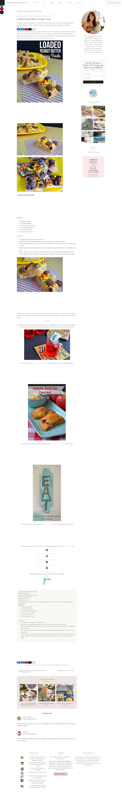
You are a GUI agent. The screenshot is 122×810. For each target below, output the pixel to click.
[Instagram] (96, 152)
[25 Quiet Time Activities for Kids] (99, 124)
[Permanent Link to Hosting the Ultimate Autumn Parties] (46, 701)
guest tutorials (49, 665)
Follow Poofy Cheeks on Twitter (46, 571)
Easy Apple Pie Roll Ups (58, 443)
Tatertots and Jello (17, 2)
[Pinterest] (93, 152)
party (62, 665)
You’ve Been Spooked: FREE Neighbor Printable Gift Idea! (28, 704)
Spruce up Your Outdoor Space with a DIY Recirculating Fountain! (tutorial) (38, 782)
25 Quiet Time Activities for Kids (37, 772)
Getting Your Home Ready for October (65, 704)
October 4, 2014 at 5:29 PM (29, 719)
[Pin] (26, 29)
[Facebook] (88, 152)
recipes (66, 665)
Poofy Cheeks (67, 546)
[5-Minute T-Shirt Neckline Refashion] (87, 124)
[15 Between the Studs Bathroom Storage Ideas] (87, 137)
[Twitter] (91, 152)
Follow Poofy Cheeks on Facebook (47, 565)
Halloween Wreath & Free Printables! (65, 670)
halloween (57, 665)
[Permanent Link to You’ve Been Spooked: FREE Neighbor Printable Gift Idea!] (28, 701)
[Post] (29, 29)
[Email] (33, 29)
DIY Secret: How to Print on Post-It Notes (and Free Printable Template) (37, 759)
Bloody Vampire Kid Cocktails (39, 363)
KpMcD (25, 732)
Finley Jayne (27, 717)
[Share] (18, 29)
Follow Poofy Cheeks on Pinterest (47, 553)
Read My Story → (60, 773)
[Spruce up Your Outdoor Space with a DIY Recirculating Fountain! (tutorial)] (99, 137)
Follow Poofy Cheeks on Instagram (47, 559)
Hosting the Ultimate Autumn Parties (46, 704)
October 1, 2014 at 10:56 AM (29, 734)
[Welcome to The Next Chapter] (60, 757)
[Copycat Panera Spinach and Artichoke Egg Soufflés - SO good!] (99, 112)
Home (18, 11)
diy (21, 11)
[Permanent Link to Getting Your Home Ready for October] (65, 701)
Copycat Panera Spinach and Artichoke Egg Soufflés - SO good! (37, 764)
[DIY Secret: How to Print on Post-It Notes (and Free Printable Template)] (87, 112)
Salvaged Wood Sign (48, 524)
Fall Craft (41, 665)
